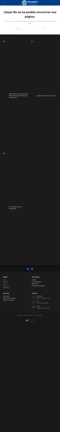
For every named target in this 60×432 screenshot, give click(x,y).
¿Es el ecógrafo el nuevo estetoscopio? (15, 207)
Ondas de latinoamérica (38, 285)
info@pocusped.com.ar (43, 308)
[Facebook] (28, 268)
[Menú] (3, 2)
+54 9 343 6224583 (42, 303)
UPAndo (34, 280)
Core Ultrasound (36, 282)
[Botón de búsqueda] (43, 28)
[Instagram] (32, 268)
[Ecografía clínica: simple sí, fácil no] (33, 96)
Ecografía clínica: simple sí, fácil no (46, 95)
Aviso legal (6, 296)
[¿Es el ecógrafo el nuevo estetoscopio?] (5, 207)
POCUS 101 (35, 283)
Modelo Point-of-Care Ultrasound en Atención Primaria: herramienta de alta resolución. (18, 95)
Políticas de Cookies (8, 300)
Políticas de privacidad (9, 298)
